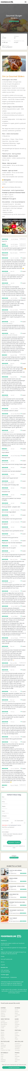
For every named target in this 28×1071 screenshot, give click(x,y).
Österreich (4, 1052)
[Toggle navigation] (25, 2)
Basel (16, 1013)
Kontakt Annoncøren (14, 1067)
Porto (16, 1034)
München (3, 1047)
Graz (2, 1056)
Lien (2, 1058)
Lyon (16, 1058)
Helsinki (17, 1021)
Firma (3, 801)
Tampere (17, 1024)
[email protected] (17, 985)
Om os (2, 962)
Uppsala (3, 1015)
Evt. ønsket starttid (19, 820)
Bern (16, 1016)
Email (3, 811)
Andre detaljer (5, 831)
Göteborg (3, 1011)
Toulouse (17, 1059)
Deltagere (4, 815)
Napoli (2, 1035)
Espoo (16, 1022)
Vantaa (16, 1026)
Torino (2, 1037)
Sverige (3, 1008)
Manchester (4, 1024)
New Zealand (19, 1041)
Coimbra (17, 1035)
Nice (16, 1061)
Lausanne (17, 1015)
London (3, 1021)
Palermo (3, 1039)
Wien (2, 1054)
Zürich (16, 1010)
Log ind (3, 964)
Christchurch (18, 1045)
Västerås (3, 1016)
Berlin (2, 1043)
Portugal (18, 1030)
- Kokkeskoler (13, 977)
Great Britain (5, 1019)
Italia (2, 1030)
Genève (17, 1011)
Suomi (16, 1019)
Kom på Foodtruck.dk (6, 959)
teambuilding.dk (5, 977)
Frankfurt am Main (5, 1050)
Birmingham (4, 1022)
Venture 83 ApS (22, 1064)
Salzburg (3, 1059)
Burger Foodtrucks (14, 857)
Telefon (4, 806)
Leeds (2, 1027)
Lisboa (16, 1032)
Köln (2, 1048)
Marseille (17, 1056)
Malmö (2, 1013)
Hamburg (3, 1045)
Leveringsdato (5, 820)
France (17, 1052)
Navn (3, 797)
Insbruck (3, 1061)
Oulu (16, 1027)
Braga (16, 1039)
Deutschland (5, 1041)
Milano (2, 1034)
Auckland (17, 1043)
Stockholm (4, 1010)
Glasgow (3, 1026)
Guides (2, 956)
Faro (16, 1037)
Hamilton (17, 1048)
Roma (2, 1032)
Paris (16, 1054)
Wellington (18, 1047)
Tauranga (17, 1050)
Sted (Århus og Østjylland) (8, 827)
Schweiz (17, 1008)
